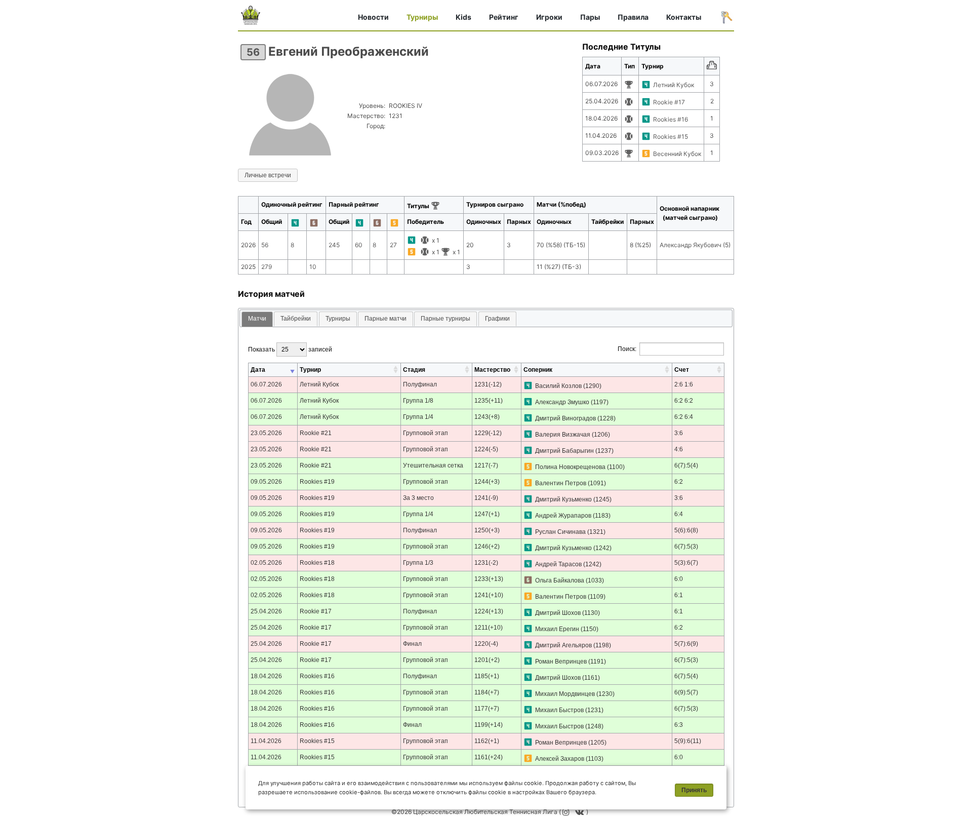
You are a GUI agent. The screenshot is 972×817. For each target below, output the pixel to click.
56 (253, 52)
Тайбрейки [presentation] (295, 318)
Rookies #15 (670, 136)
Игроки (549, 17)
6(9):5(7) (686, 692)
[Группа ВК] (580, 811)
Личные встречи (268, 175)
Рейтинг (503, 17)
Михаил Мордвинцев (565, 693)
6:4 (678, 514)
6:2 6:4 (683, 416)
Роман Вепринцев (561, 661)
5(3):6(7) (686, 562)
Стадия (414, 369)
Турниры (422, 17)
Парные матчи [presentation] (385, 318)
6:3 (678, 724)
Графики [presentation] (497, 318)
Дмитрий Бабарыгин (564, 450)
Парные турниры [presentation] (445, 318)
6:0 (678, 578)
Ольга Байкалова (559, 580)
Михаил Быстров (559, 710)
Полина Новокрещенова (570, 467)
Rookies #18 (317, 562)
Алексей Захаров (559, 758)
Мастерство (492, 369)
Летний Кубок (673, 85)
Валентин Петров (560, 483)
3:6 (678, 433)
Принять (694, 790)
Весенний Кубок (677, 154)
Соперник (537, 369)
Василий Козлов (558, 386)
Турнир (310, 369)
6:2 (678, 481)
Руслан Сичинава (560, 531)
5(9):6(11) (687, 741)
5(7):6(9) (686, 643)
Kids (463, 17)
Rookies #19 (317, 481)
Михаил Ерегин (557, 629)
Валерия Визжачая (562, 434)
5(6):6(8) (686, 530)
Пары (590, 17)
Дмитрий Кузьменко (563, 499)
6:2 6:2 (683, 400)
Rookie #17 (669, 102)
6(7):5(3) (686, 546)
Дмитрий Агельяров (563, 645)
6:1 (678, 595)
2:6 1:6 (683, 384)
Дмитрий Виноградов (565, 418)
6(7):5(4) (686, 465)
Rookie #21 (316, 433)
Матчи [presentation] (257, 318)
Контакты (683, 17)
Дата (258, 369)
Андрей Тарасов (558, 564)
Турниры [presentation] (338, 318)
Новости (373, 17)
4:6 (678, 449)
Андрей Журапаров (563, 515)
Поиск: (627, 349)
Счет (681, 369)
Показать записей (290, 349)
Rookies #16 (670, 119)
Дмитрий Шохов (558, 612)
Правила (633, 17)
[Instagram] (566, 811)
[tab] (257, 319)
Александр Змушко (562, 402)
